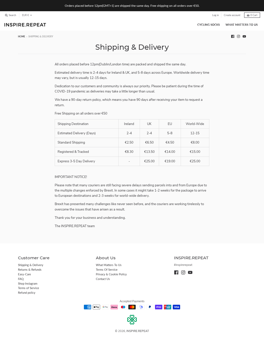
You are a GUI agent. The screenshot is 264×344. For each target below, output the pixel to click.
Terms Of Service (107, 269)
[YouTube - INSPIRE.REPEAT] (244, 36)
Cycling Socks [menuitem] (208, 24)
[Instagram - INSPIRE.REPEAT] (238, 36)
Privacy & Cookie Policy (111, 274)
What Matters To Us (109, 265)
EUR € (25, 15)
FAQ (21, 279)
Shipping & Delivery (30, 265)
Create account (232, 15)
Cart (253, 15)
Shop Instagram (27, 283)
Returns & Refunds (30, 269)
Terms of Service (28, 288)
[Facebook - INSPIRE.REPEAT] (232, 36)
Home (21, 36)
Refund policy (26, 292)
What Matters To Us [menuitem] (242, 24)
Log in (215, 15)
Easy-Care (24, 274)
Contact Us (103, 279)
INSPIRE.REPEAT (137, 331)
